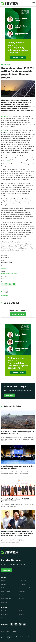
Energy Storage (5, 591)
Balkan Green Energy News (9, 273)
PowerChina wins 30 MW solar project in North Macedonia (17, 433)
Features (21, 598)
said (8, 160)
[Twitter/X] (7, 284)
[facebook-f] (11, 624)
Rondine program (6, 116)
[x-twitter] (16, 624)
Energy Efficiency (23, 584)
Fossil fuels (22, 595)
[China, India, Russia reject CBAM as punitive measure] (18, 487)
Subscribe (9, 395)
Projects (4, 130)
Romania (3, 268)
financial (3, 244)
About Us (21, 614)
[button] (34, 3)
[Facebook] (3, 284)
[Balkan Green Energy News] (9, 3)
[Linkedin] (10, 284)
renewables (4, 295)
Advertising (4, 614)
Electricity (3, 584)
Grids (2, 588)
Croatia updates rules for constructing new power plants (17, 467)
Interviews (4, 602)
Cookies (14, 631)
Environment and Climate (26, 588)
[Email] (14, 284)
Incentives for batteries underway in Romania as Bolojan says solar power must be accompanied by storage (17, 533)
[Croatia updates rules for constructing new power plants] (18, 454)
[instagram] (20, 624)
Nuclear (3, 595)
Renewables (6, 64)
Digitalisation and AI (6, 598)
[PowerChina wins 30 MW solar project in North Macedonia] (18, 419)
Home (3, 580)
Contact (21, 611)
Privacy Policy (5, 631)
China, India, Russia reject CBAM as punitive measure (16, 500)
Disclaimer (4, 618)
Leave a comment (18, 314)
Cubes (10, 638)
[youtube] (24, 624)
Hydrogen (22, 591)
